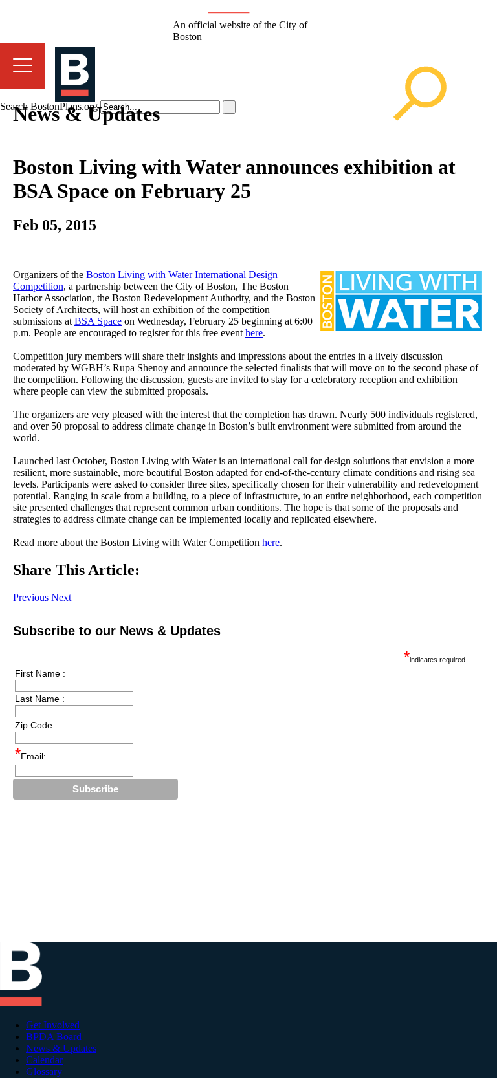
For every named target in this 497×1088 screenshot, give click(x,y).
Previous (31, 597)
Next (61, 597)
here (254, 332)
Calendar (44, 1059)
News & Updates (61, 1048)
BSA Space (98, 321)
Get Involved (53, 1024)
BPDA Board (54, 1036)
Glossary (44, 1071)
